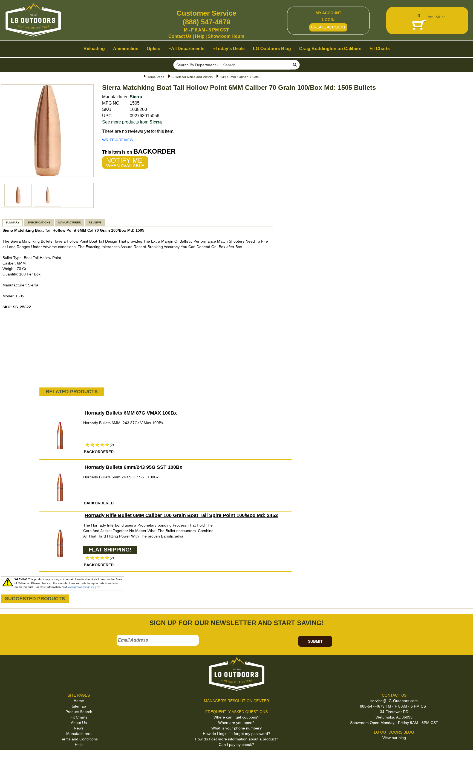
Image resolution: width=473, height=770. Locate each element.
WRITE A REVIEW (117, 140)
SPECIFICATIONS (38, 222)
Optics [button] (153, 48)
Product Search (78, 711)
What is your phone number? (236, 728)
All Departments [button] (187, 48)
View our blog (394, 737)
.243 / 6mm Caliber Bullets (239, 77)
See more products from (132, 122)
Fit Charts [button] (380, 48)
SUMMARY (12, 222)
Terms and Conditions (79, 739)
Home (79, 701)
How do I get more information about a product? (236, 739)
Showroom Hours (226, 36)
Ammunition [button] (126, 48)
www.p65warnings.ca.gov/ (84, 586)
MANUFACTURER (69, 222)
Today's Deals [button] (230, 48)
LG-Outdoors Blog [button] (272, 48)
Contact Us (180, 36)
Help (199, 36)
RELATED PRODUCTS (72, 391)
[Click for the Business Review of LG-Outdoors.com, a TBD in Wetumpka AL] (10, 759)
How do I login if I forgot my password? (236, 733)
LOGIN (328, 20)
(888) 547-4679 (206, 22)
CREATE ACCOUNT (328, 27)
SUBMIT (315, 641)
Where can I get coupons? (236, 717)
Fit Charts (78, 717)
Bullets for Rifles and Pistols (192, 77)
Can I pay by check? (236, 744)
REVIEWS (95, 222)
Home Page (156, 77)
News (78, 728)
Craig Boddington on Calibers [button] (330, 48)
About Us (79, 722)
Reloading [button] (94, 48)
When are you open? (236, 722)
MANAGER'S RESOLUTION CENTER (236, 701)
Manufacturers (78, 733)
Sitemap (79, 706)
